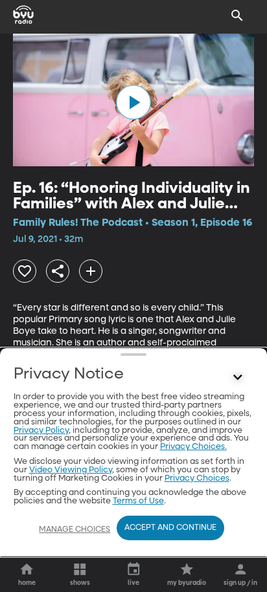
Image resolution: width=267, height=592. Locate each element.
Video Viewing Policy (70, 470)
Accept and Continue (170, 528)
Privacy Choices (197, 478)
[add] (90, 271)
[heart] (24, 271)
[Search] (237, 15)
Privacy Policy (41, 430)
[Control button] (237, 377)
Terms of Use (138, 501)
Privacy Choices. (193, 447)
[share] (57, 271)
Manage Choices (74, 530)
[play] (133, 102)
